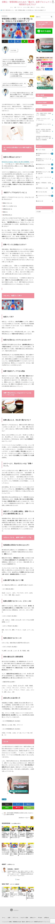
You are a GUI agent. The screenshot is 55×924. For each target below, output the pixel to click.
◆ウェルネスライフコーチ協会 (43, 196)
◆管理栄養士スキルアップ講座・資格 (43, 172)
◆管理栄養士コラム (42, 188)
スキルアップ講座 (26, 7)
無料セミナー (33, 7)
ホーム (11, 7)
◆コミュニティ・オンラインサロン (43, 178)
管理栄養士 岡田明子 (13, 869)
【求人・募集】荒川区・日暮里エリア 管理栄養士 (43, 114)
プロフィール (19, 7)
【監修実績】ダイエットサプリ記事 (43, 125)
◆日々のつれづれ (41, 191)
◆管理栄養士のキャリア (43, 164)
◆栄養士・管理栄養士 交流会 (43, 183)
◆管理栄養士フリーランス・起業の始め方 (43, 159)
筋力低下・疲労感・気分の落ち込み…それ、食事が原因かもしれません (43, 131)
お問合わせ (43, 7)
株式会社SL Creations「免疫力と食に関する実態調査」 (16, 161)
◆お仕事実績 (40, 168)
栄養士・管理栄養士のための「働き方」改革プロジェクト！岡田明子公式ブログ (27, 3)
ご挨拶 (15, 7)
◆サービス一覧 (40, 149)
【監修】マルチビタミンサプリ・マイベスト (43, 119)
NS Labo (38, 7)
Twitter (18, 879)
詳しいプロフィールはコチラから (17, 875)
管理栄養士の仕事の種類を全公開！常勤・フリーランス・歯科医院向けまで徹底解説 (43, 138)
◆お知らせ (39, 201)
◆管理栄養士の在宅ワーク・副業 (43, 154)
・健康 (4, 799)
